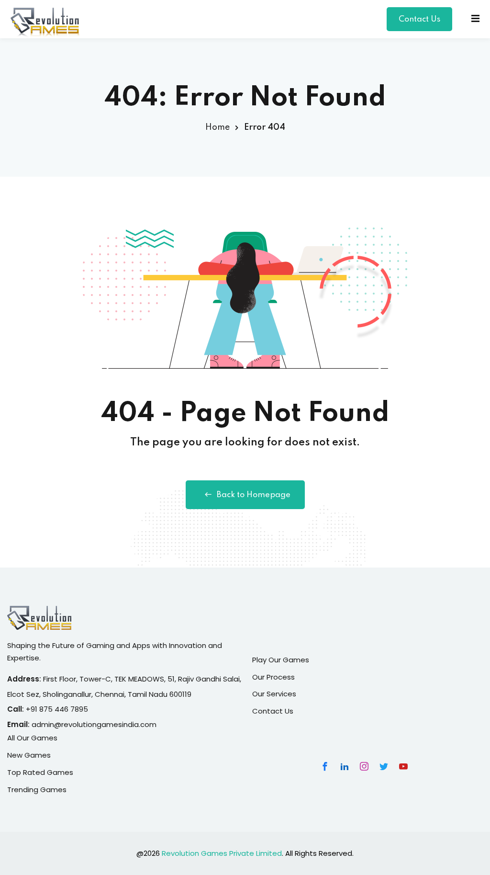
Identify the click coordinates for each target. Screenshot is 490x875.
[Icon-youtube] (403, 766)
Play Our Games (280, 660)
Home (217, 127)
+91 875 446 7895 (57, 709)
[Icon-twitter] (383, 766)
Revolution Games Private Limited (222, 853)
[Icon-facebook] (325, 766)
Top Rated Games (40, 772)
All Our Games (32, 738)
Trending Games (37, 789)
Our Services (274, 694)
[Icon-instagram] (364, 766)
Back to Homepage (253, 495)
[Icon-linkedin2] (344, 766)
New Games (29, 755)
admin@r (48, 724)
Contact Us (419, 19)
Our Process (273, 677)
